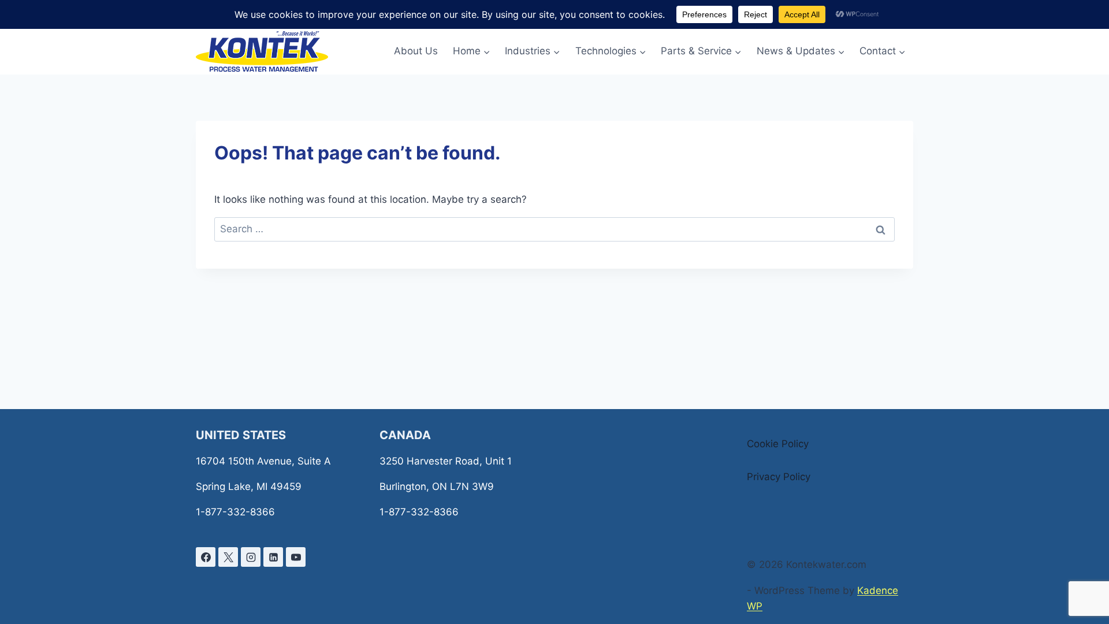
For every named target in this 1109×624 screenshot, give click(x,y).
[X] (228, 557)
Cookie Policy (778, 444)
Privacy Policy (778, 476)
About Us (416, 51)
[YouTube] (296, 557)
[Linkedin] (273, 557)
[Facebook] (205, 557)
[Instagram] (250, 557)
